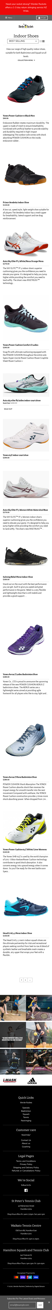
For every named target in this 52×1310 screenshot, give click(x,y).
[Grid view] (40, 41)
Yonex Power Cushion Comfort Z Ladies (20, 345)
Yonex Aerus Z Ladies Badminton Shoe (20, 674)
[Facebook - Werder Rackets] (26, 1190)
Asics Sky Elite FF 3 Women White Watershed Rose (25, 510)
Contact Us (26, 1140)
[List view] (43, 41)
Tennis (26, 1117)
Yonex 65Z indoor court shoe (15, 455)
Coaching (26, 1146)
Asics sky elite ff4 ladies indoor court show (22, 400)
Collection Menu (25, 60)
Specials (26, 1107)
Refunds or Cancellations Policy (26, 1170)
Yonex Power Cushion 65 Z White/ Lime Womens (25, 849)
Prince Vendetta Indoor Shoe (16, 202)
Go (40, 1305)
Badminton (26, 1111)
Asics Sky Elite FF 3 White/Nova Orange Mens (23, 261)
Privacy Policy (26, 1164)
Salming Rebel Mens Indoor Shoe (18, 577)
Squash (26, 1114)
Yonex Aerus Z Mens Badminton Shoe (20, 777)
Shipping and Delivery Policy (26, 1167)
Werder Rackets (19, 1286)
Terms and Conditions (26, 1161)
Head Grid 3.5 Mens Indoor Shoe (17, 933)
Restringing (26, 1120)
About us (26, 1143)
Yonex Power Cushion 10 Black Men (19, 116)
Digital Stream (39, 1286)
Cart (43, 18)
